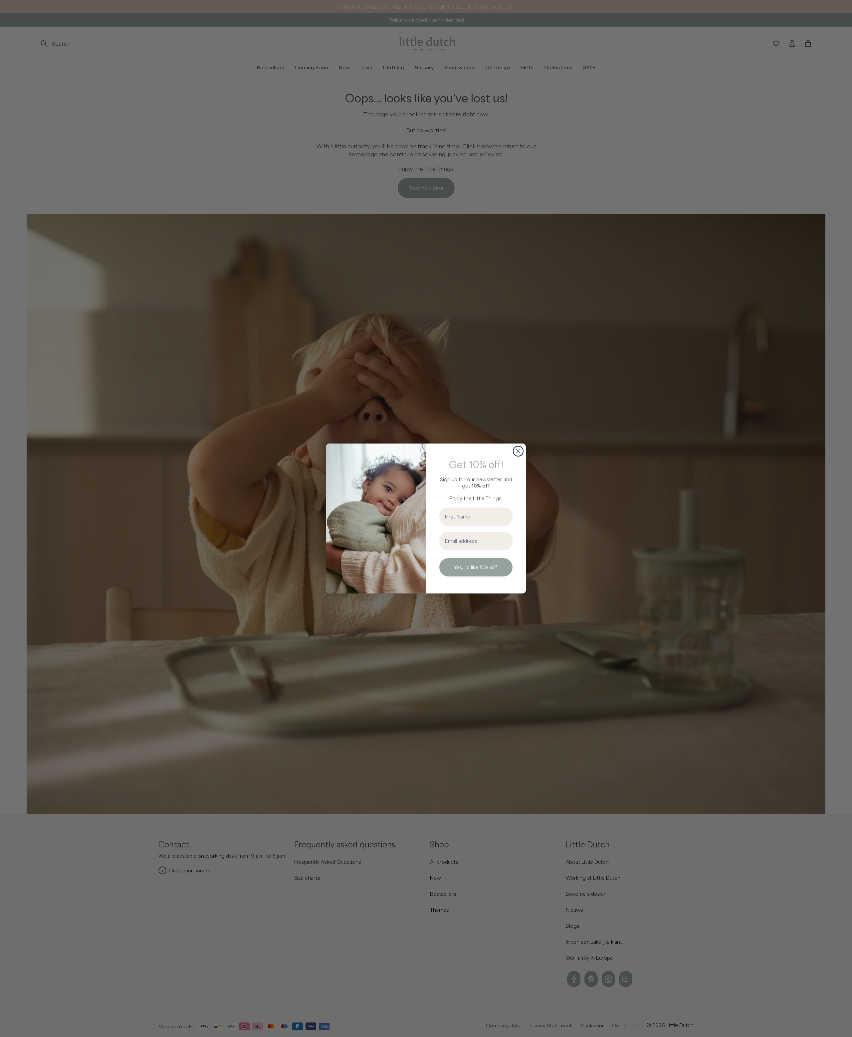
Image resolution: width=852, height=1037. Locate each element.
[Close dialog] (518, 451)
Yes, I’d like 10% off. (476, 567)
